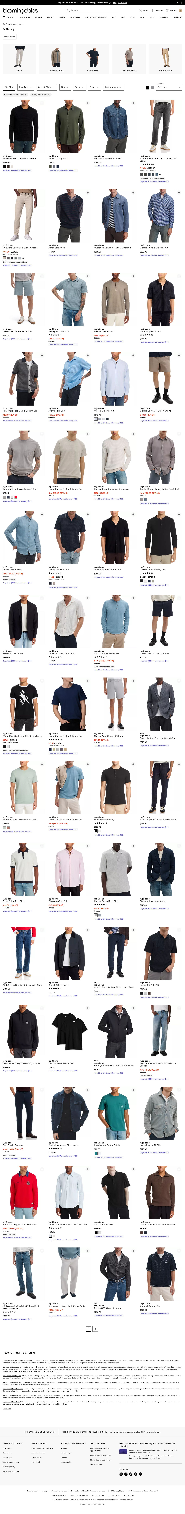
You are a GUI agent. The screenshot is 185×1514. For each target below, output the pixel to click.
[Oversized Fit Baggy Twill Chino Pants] (69, 1274)
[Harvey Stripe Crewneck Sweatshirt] (115, 457)
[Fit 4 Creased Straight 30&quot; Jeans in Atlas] (24, 953)
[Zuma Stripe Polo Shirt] (161, 299)
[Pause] (180, 2)
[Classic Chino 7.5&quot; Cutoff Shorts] (161, 378)
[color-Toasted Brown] (141, 499)
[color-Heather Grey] (96, 915)
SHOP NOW (122, 3)
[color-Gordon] (156, 174)
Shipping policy (9, 1467)
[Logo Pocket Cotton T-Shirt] (115, 1113)
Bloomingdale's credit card (42, 1448)
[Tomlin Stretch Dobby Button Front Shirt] (161, 457)
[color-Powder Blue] (50, 1236)
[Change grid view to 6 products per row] (152, 87)
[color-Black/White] (99, 419)
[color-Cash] (141, 174)
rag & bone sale (36, 1404)
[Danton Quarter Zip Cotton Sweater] (161, 1192)
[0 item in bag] (180, 10)
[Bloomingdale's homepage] (4, 24)
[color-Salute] (8, 497)
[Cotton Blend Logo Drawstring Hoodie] (24, 1031)
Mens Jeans (9, 37)
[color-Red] (15, 497)
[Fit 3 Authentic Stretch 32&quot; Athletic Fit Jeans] (161, 126)
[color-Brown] (8, 166)
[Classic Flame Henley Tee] (161, 537)
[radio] (4, 166)
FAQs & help (7, 1457)
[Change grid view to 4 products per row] (147, 87)
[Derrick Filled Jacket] (69, 953)
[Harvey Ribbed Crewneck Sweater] (24, 126)
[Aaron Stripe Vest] (69, 215)
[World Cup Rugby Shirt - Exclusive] (24, 1192)
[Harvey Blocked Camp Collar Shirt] (24, 378)
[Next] (42, 126)
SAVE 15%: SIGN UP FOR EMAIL (42, 1432)
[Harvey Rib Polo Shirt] (69, 299)
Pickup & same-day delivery (101, 1460)
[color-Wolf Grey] (54, 583)
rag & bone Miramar (83, 1369)
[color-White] (103, 419)
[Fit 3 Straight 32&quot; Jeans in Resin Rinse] (161, 787)
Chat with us (7, 1448)
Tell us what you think (11, 1471)
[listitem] (92, 2)
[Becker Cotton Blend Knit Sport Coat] (161, 704)
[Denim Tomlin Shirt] (24, 537)
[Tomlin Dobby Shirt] (69, 126)
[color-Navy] (57, 166)
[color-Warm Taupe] (65, 749)
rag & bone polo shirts (122, 1378)
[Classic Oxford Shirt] (115, 378)
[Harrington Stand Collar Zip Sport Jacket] (115, 1031)
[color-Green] (4, 827)
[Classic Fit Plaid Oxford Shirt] (161, 215)
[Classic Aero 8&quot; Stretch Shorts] (161, 621)
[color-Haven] (149, 174)
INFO (114, 3)
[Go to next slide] (177, 2)
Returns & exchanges (11, 1462)
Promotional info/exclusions (140, 1458)
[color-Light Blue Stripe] (96, 419)
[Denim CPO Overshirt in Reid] (115, 126)
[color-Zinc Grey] (19, 258)
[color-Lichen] (153, 581)
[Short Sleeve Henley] (115, 787)
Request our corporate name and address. (116, 1500)
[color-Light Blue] (99, 915)
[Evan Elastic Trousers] (24, 1113)
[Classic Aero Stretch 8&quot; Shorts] (24, 299)
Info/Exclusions (153, 1432)
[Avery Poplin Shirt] (69, 378)
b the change (66, 1453)
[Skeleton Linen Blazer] (24, 621)
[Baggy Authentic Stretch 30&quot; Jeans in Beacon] (161, 1031)
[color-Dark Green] (50, 166)
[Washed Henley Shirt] (115, 299)
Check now (156, 1458)
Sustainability (66, 1462)
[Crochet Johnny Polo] (161, 1274)
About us (64, 1448)
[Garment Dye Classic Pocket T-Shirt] (24, 457)
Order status (37, 1457)
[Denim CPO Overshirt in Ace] (115, 1274)
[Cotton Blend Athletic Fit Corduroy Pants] (115, 953)
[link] (24, 163)
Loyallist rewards (38, 1453)
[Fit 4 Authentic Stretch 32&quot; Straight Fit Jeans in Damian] (24, 1274)
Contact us (7, 1453)
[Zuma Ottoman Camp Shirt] (115, 537)
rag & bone (12, 24)
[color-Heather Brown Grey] (57, 749)
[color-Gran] (4, 497)
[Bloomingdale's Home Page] (20, 11)
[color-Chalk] (12, 166)
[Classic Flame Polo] (115, 1192)
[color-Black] (4, 166)
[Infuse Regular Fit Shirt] (161, 1113)
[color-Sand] (4, 258)
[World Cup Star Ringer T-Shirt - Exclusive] (24, 704)
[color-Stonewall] (149, 993)
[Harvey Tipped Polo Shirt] (115, 869)
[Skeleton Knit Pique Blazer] (161, 869)
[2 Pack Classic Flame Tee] (69, 1031)
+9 (23, 258)
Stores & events (96, 1465)
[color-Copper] (8, 827)
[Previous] (6, 126)
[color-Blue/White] (107, 419)
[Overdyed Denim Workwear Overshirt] (115, 215)
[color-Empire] (145, 174)
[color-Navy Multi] (50, 583)
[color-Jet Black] (141, 581)
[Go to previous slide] (4, 2)
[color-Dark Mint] (15, 258)
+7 (160, 174)
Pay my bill (36, 1462)
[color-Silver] (54, 166)
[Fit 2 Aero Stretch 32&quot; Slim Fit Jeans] (24, 215)
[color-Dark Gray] (8, 258)
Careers (64, 1457)
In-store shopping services (100, 1455)
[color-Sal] (145, 499)
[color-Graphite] (153, 174)
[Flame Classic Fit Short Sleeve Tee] (69, 457)
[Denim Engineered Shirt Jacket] (69, 1113)
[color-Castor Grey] (61, 749)
